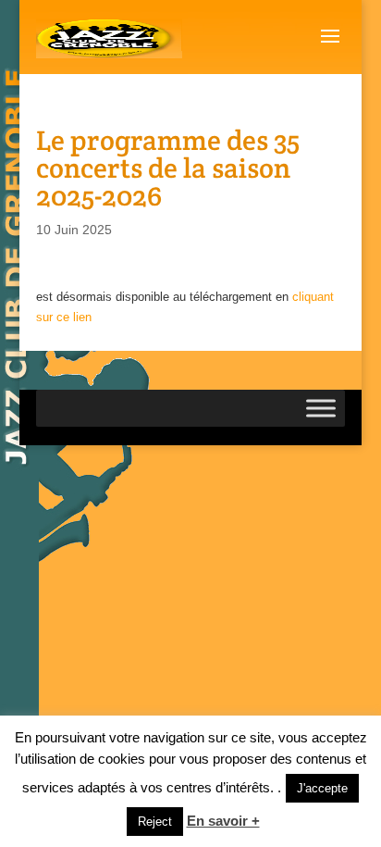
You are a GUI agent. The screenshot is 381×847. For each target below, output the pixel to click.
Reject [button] (155, 821)
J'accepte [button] (322, 788)
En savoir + (223, 820)
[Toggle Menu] (321, 408)
